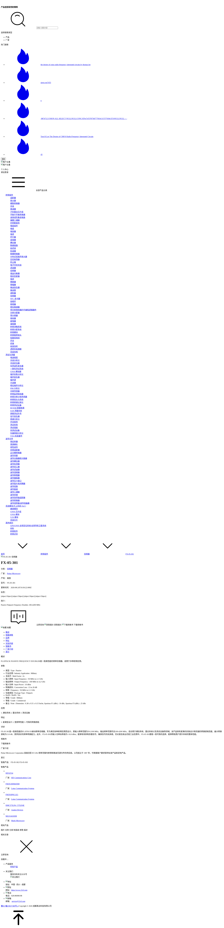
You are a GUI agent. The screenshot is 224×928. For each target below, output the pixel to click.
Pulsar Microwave (13, 573)
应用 (7, 638)
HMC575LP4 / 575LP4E (15, 805)
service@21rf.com (18, 901)
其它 (7, 652)
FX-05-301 (130, 554)
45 (41, 155)
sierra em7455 (46, 83)
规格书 (8, 646)
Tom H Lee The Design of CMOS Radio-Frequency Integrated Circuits (67, 137)
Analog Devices (17, 810)
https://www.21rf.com (19, 890)
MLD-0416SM (11, 816)
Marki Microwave (17, 821)
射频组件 (44, 554)
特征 (7, 641)
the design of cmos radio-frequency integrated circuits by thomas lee (66, 65)
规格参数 (9, 635)
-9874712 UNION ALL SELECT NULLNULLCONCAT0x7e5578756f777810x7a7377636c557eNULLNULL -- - (84, 119)
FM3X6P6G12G (12, 795)
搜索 (3, 159)
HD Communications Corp (21, 778)
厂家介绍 (9, 649)
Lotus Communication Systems (22, 788)
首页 (3, 554)
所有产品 (14, 867)
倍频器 (87, 554)
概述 (7, 632)
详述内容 (9, 643)
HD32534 (9, 773)
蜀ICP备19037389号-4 (9, 906)
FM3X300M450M (12, 784)
